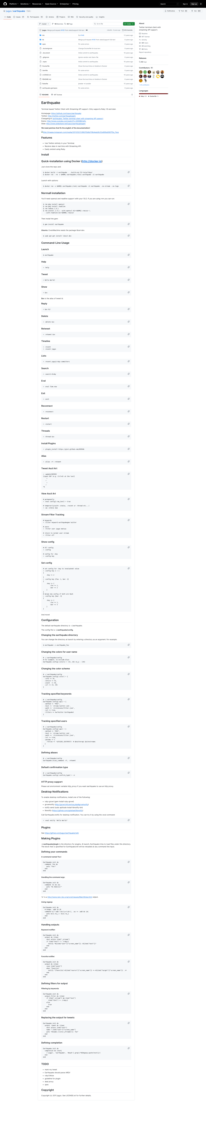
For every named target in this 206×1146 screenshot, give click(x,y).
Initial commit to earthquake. (88, 53)
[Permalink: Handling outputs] (39, 924)
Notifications (171, 11)
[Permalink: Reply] (39, 303)
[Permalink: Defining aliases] (39, 752)
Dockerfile (45, 66)
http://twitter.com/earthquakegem (62, 116)
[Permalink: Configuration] (39, 620)
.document (46, 53)
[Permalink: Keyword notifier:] (39, 929)
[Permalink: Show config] (39, 541)
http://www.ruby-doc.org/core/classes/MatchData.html (70, 897)
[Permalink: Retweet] (39, 328)
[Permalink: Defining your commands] (39, 851)
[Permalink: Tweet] (39, 274)
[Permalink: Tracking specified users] (39, 721)
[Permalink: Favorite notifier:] (39, 956)
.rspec (44, 62)
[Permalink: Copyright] (39, 1089)
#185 (63, 30)
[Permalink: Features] (39, 137)
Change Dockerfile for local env (89, 48)
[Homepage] (5, 4)
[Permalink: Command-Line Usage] (39, 242)
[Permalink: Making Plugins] (39, 838)
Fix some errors (83, 44)
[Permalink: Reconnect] (39, 405)
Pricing (75, 4)
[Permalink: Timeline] (39, 341)
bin (43, 35)
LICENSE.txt (46, 75)
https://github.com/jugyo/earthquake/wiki (62, 833)
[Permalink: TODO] (39, 1063)
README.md (46, 79)
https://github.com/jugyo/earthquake (66, 113)
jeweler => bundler (84, 83)
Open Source (50, 4)
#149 (82, 35)
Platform (13, 4)
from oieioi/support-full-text (74, 30)
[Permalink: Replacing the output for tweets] (39, 1017)
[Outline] (132, 94)
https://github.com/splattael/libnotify (68, 810)
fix (79, 35)
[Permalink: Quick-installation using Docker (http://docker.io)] (39, 161)
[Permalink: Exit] (39, 393)
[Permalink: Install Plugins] (39, 443)
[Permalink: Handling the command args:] (39, 877)
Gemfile (45, 70)
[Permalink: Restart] (39, 418)
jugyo (9, 11)
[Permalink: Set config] (39, 562)
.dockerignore (47, 48)
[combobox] (108, 23)
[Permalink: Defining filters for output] (39, 983)
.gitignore (45, 57)
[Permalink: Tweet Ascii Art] (39, 468)
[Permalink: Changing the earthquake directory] (39, 635)
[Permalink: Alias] (39, 455)
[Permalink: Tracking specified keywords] (39, 693)
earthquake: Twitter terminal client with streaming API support (78, 118)
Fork (184, 11)
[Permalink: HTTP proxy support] (39, 781)
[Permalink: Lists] (39, 355)
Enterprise (64, 4)
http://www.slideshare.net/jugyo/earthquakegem (66, 124)
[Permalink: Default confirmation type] (39, 767)
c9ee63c (109, 30)
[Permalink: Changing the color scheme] (39, 668)
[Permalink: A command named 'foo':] (39, 856)
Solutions (24, 4)
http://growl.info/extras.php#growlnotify (71, 804)
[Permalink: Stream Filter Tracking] (39, 514)
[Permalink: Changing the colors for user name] (39, 651)
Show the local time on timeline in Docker (92, 66)
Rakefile (45, 83)
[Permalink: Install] (39, 154)
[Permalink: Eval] (39, 380)
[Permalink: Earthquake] (39, 102)
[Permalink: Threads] (39, 430)
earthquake (19, 11)
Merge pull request (54, 30)
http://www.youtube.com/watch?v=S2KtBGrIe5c (66, 121)
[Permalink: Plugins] (39, 827)
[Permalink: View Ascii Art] (39, 493)
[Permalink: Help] (39, 261)
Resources (36, 4)
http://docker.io (91, 161)
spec (44, 44)
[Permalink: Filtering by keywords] (39, 988)
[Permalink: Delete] (39, 316)
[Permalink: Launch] (39, 249)
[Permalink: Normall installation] (39, 193)
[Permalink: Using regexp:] (39, 901)
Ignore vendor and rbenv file (88, 57)
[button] (128, 172)
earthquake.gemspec (49, 88)
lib (43, 40)
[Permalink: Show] (39, 286)
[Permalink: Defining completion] (39, 1042)
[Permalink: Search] (39, 368)
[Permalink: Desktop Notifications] (39, 791)
